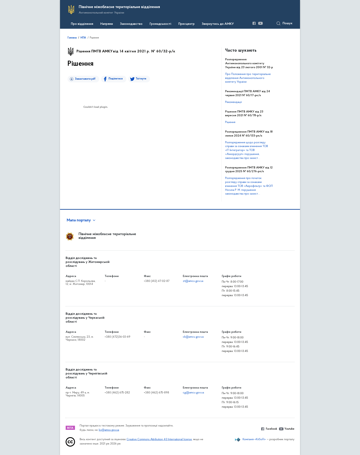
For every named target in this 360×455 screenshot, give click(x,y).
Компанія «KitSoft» (254, 439)
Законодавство (131, 24)
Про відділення (82, 24)
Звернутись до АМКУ (218, 24)
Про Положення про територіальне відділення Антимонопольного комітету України (248, 78)
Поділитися (116, 78)
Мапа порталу (79, 220)
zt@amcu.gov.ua (193, 281)
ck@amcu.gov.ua (193, 336)
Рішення (230, 122)
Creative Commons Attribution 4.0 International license (159, 439)
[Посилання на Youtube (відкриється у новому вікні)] (260, 23)
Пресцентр (186, 24)
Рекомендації (233, 102)
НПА (83, 38)
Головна (72, 38)
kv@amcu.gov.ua (109, 430)
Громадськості (160, 24)
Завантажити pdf (85, 79)
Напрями (106, 24)
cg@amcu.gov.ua (193, 392)
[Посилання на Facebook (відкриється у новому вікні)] (254, 23)
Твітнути (141, 78)
